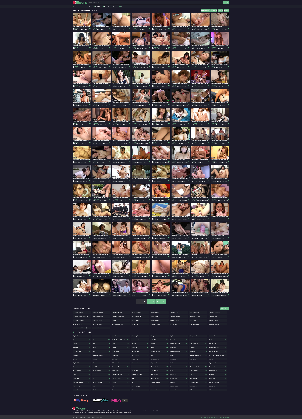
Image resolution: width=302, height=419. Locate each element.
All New (90, 6)
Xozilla (194, 218)
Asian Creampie (140, 366)
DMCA (217, 417)
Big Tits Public (120, 351)
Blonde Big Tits (159, 366)
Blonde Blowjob (159, 374)
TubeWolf (76, 66)
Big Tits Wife (81, 363)
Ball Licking (104, 295)
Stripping (81, 355)
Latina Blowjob (81, 390)
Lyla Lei (115, 48)
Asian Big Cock (159, 378)
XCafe (174, 47)
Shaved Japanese (136, 312)
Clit (207, 29)
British (198, 363)
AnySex (76, 28)
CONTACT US (226, 417)
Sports (81, 359)
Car (106, 200)
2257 (221, 417)
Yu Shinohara (215, 86)
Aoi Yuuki (195, 200)
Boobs (81, 339)
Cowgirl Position (140, 339)
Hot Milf (99, 162)
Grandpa (175, 295)
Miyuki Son (116, 295)
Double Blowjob (217, 370)
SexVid (95, 66)
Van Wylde (135, 67)
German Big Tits (217, 351)
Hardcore (83, 48)
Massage (101, 86)
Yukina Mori (195, 67)
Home (75, 6)
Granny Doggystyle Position (217, 355)
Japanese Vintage (155, 324)
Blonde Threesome (101, 382)
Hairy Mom (120, 355)
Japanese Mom (159, 363)
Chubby (121, 200)
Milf (95, 48)
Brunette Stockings (101, 355)
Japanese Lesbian (194, 312)
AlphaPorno (97, 256)
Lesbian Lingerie (217, 366)
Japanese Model (213, 320)
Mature (105, 219)
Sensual (140, 343)
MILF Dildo (178, 382)
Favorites (123, 6)
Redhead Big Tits (120, 378)
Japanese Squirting (98, 316)
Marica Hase (176, 257)
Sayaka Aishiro (117, 257)
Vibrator (106, 67)
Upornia (175, 104)
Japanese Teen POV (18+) (80, 328)
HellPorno (214, 142)
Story (214, 143)
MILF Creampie (178, 386)
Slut (103, 162)
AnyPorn (76, 47)
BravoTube (96, 218)
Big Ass (144, 29)
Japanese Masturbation (118, 316)
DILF (81, 374)
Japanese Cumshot (98, 328)
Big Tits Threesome (217, 382)
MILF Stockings (81, 370)
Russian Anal (120, 366)
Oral (102, 124)
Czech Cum (101, 366)
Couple (135, 86)
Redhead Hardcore (217, 347)
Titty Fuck (198, 374)
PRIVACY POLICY (211, 417)
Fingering (163, 48)
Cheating (140, 276)
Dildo (101, 386)
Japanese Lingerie (97, 320)
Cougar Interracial (159, 336)
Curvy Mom (198, 347)
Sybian (217, 339)
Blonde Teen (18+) (140, 386)
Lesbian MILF (178, 374)
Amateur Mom (140, 359)
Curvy (134, 124)
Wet (140, 390)
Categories (107, 6)
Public (95, 29)
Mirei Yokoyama (156, 143)
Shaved (104, 29)
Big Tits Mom (217, 343)
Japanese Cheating (98, 312)
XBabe (75, 123)
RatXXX (214, 85)
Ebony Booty (120, 390)
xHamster (195, 123)
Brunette (224, 48)
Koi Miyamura (176, 48)
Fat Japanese (154, 316)
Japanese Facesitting (78, 320)
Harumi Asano (77, 200)
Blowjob (135, 29)
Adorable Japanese (195, 316)
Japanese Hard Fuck (137, 316)
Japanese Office (194, 320)
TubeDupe (155, 47)
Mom (179, 124)
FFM (120, 386)
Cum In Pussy (220, 29)
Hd (144, 48)
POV (178, 370)
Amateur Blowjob (159, 382)
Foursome (141, 238)
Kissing (185, 48)
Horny (122, 143)
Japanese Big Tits (77, 324)
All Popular (82, 6)
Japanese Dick (155, 320)
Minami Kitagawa (196, 124)
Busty (83, 29)
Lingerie (165, 67)
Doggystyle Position (198, 366)
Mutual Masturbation (120, 336)
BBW (101, 351)
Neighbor (198, 351)
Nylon (125, 219)
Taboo (178, 366)
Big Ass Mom (140, 370)
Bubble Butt (185, 162)
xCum (194, 180)
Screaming (140, 347)
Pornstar (158, 105)
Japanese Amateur (214, 324)
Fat (206, 276)
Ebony (178, 355)
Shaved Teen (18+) (136, 324)
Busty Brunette (140, 355)
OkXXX (213, 28)
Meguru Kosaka (97, 238)
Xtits (134, 28)
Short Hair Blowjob (81, 382)
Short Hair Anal (140, 363)
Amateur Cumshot (198, 339)
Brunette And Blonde (198, 355)
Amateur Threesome (217, 336)
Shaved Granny (136, 320)
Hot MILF (159, 339)
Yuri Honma (136, 105)
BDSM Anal (81, 378)
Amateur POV (178, 390)
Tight (207, 200)
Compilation (106, 143)
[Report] (90, 28)
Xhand (154, 161)
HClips (213, 66)
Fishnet (179, 86)
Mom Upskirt (159, 370)
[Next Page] (163, 301)
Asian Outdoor (120, 370)
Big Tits (87, 29)
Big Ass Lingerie (120, 359)
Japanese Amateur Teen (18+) (81, 316)
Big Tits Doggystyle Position (120, 339)
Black (194, 219)
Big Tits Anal (101, 390)
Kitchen (101, 339)
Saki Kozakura (77, 29)
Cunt (140, 378)
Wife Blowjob (198, 390)
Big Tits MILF (198, 359)
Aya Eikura (215, 162)
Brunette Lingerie (159, 351)
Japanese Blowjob (78, 312)
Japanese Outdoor (175, 316)
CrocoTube (215, 104)
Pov (147, 48)
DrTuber (214, 256)
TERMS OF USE (202, 417)
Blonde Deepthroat (178, 351)
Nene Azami (116, 143)
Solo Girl (115, 181)
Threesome (155, 29)
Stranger (102, 200)
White (217, 390)
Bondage (101, 143)
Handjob (186, 105)
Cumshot (125, 48)
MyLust (194, 237)
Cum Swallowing (198, 343)
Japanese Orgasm (117, 312)
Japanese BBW (213, 316)
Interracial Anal (81, 351)
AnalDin (96, 123)
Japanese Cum (174, 312)
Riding (106, 105)
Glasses (88, 48)
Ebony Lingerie (198, 370)
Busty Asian (217, 378)
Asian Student (198, 386)
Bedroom (217, 105)
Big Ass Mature (81, 336)
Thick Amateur (101, 363)
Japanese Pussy (155, 312)
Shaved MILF (173, 324)
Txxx (174, 28)
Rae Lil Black (77, 276)
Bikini (204, 143)
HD (140, 382)
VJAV (115, 47)
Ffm (220, 48)
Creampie (180, 29)
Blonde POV (217, 386)
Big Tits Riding (198, 378)
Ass (119, 29)
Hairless (81, 343)
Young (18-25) (198, 336)
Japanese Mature (194, 324)
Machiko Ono (156, 219)
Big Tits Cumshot (101, 370)
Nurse (159, 386)
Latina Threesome (178, 339)
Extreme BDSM (140, 351)
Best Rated (98, 6)
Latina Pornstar (198, 382)
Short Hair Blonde (159, 390)
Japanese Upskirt (174, 320)
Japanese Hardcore (214, 312)
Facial (145, 162)
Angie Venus (156, 200)
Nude (178, 363)
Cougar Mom (178, 378)
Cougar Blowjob (159, 359)
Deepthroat (165, 200)
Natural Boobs (199, 105)
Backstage (178, 347)
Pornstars (115, 6)
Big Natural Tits (156, 48)
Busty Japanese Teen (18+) (119, 324)
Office (75, 181)
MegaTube (135, 66)
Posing (120, 382)
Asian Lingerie (120, 363)
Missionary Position (140, 336)
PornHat (195, 104)
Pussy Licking (86, 124)
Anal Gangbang (81, 386)
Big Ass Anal (217, 363)
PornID (95, 237)
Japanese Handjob (97, 324)
